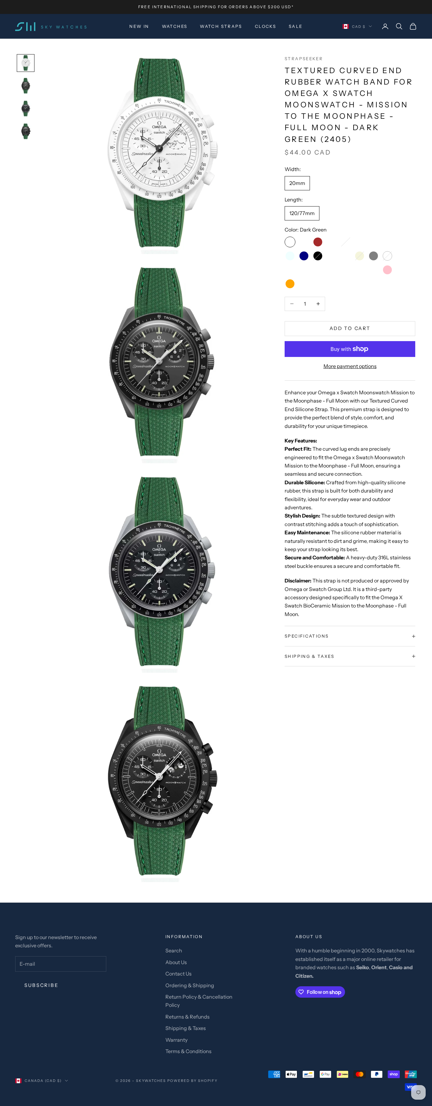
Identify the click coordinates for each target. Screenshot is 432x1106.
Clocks (265, 26)
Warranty (176, 1040)
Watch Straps (221, 26)
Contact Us (178, 973)
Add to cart (350, 328)
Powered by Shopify (192, 1080)
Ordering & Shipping (189, 985)
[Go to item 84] (25, 131)
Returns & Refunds (187, 1017)
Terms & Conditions (188, 1051)
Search (173, 950)
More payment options (350, 366)
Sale (296, 26)
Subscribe (41, 985)
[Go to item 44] (25, 109)
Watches (175, 26)
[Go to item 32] (25, 86)
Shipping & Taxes (185, 1028)
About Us (176, 962)
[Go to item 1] (25, 63)
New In (139, 26)
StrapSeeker (304, 58)
